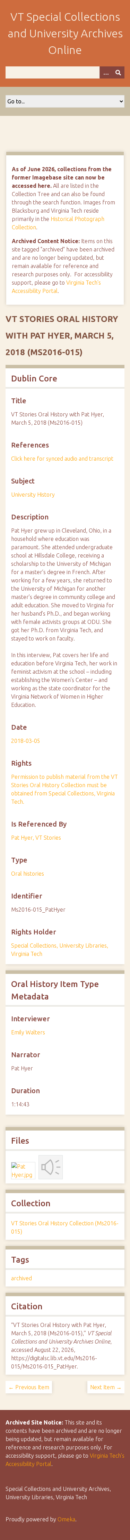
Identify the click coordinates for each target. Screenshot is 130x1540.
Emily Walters (28, 1032)
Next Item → (106, 1387)
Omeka (66, 1519)
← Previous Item (28, 1387)
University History (33, 494)
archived (21, 1278)
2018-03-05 (25, 741)
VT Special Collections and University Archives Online (65, 33)
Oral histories (27, 873)
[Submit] (118, 72)
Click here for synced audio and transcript (62, 458)
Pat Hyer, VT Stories (36, 837)
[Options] (105, 72)
